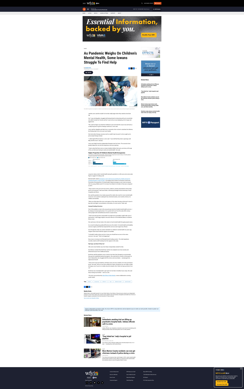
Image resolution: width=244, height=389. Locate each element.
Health (85, 48)
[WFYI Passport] (150, 122)
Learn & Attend (104, 13)
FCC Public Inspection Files (148, 380)
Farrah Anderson (105, 326)
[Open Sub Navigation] (86, 13)
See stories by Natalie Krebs (91, 298)
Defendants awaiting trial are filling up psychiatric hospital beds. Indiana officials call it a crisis (150, 85)
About (119, 13)
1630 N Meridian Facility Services (149, 374)
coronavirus (96, 281)
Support (113, 13)
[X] (241, 368)
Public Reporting (130, 380)
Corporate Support (113, 380)
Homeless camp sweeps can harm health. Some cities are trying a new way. (150, 111)
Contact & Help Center (114, 371)
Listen (89, 13)
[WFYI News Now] (150, 68)
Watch (95, 13)
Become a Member (113, 374)
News (84, 13)
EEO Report (145, 377)
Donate (158, 3)
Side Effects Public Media (108, 275)
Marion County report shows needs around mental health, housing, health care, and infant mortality (149, 105)
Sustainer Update (148, 3)
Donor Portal (112, 377)
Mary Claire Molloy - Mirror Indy (107, 340)
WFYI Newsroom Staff (131, 371)
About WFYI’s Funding (147, 371)
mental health (128, 281)
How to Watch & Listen (131, 374)
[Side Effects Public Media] (150, 52)
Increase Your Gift (222, 384)
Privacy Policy (90, 385)
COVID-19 (104, 281)
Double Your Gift (221, 381)
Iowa (111, 281)
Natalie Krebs (88, 67)
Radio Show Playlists (131, 377)
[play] (84, 9)
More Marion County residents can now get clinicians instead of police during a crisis (150, 98)
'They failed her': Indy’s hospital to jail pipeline (149, 92)
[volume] (88, 9)
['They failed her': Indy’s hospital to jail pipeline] (92, 339)
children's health (118, 281)
